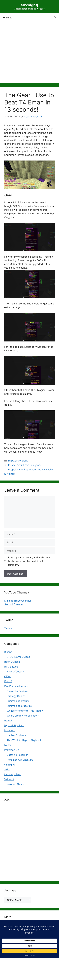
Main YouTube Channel (17, 600)
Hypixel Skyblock (18, 460)
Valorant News (15, 784)
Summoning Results (18, 701)
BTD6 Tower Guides (18, 656)
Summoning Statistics (19, 705)
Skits (7, 769)
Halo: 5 (8, 720)
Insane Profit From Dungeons (25, 465)
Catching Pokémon (17, 754)
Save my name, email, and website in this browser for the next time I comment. (29, 561)
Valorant (9, 779)
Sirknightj (29, 5)
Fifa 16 (8, 681)
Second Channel (13, 604)
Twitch (8, 628)
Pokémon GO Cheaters (20, 759)
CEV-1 (7, 676)
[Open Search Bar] (55, 17)
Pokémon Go (11, 750)
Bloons (8, 652)
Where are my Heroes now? (23, 715)
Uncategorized (12, 774)
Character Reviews (17, 691)
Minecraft (9, 730)
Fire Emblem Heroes (16, 686)
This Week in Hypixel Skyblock (24, 740)
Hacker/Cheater (16, 671)
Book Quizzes (12, 661)
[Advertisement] (29, 53)
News (7, 745)
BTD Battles (11, 666)
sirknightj (9, 764)
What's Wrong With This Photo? (25, 710)
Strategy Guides (16, 696)
